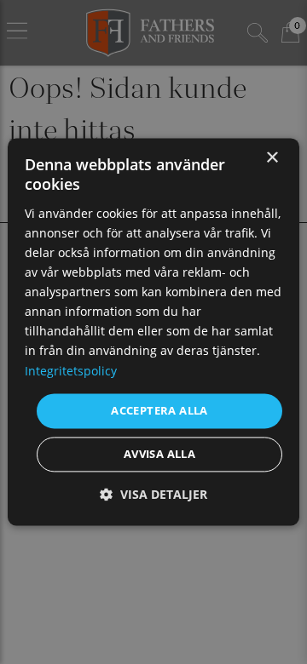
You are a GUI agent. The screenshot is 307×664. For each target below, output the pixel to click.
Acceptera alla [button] (159, 410)
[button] (153, 495)
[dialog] (153, 331)
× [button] (271, 158)
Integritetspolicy (71, 371)
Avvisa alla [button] (159, 454)
